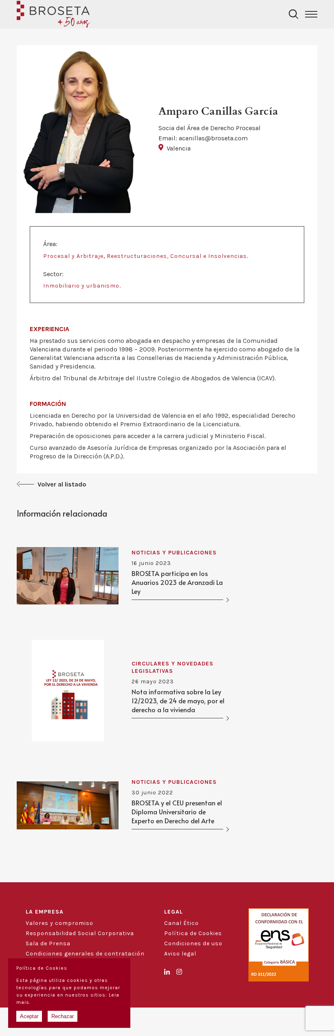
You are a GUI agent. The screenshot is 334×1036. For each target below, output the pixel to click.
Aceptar (29, 1016)
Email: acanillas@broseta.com (203, 138)
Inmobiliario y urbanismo (81, 285)
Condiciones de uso (193, 943)
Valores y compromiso (59, 923)
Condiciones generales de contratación (85, 953)
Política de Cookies (193, 933)
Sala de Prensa (48, 943)
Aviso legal (180, 953)
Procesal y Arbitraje (73, 256)
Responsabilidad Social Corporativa (80, 933)
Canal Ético (181, 923)
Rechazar (62, 1016)
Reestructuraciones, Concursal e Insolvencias (177, 256)
